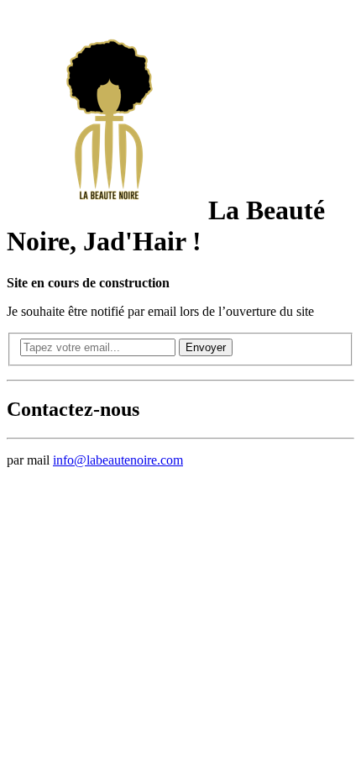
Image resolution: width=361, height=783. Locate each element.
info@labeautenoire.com (118, 460)
